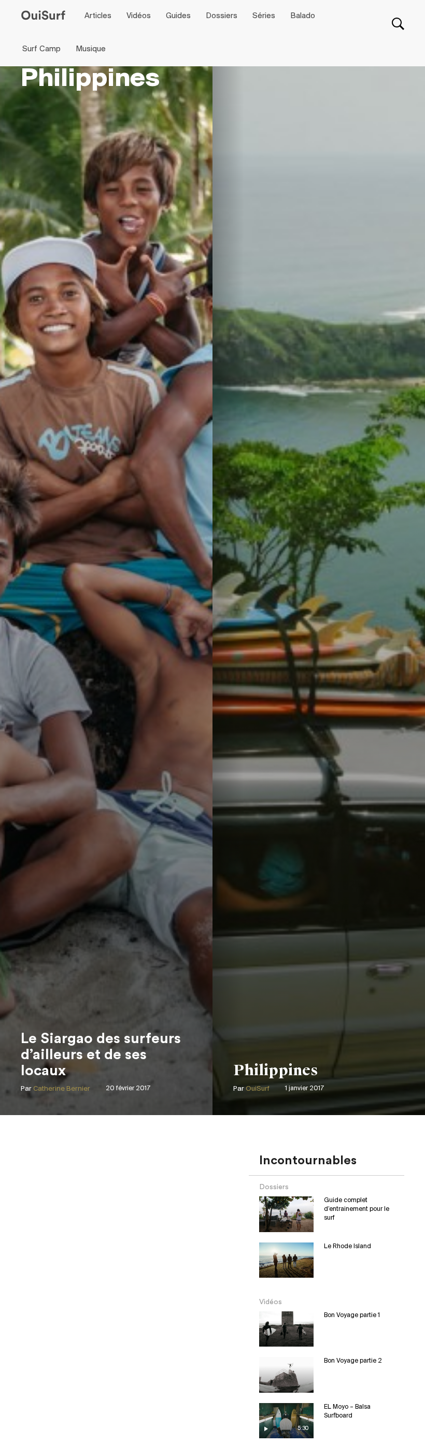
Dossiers (221, 16)
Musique (91, 49)
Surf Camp (41, 49)
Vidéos (138, 16)
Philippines (275, 1070)
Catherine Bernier (61, 1089)
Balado (302, 16)
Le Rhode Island (347, 1246)
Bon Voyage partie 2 (353, 1360)
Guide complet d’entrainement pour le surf (356, 1209)
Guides (178, 16)
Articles (97, 16)
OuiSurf (258, 1089)
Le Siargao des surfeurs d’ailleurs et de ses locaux (101, 1054)
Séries (263, 16)
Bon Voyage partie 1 (352, 1315)
